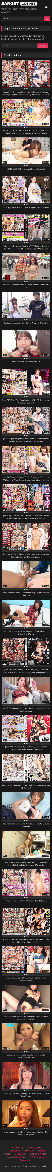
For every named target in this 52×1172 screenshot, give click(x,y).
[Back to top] (44, 1164)
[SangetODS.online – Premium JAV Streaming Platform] (21, 4)
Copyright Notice (38, 1154)
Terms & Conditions (16, 1157)
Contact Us (20, 1154)
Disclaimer (15, 1151)
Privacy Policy (34, 1147)
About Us (29, 1151)
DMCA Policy (17, 1147)
